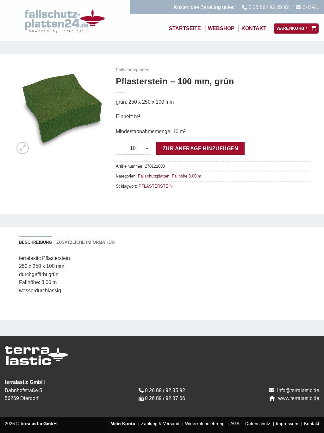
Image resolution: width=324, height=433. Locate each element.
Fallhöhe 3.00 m (186, 176)
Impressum (287, 423)
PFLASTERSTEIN (155, 186)
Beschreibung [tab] (35, 242)
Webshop (221, 28)
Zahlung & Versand (160, 423)
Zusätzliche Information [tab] (85, 242)
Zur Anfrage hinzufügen (200, 148)
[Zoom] (22, 148)
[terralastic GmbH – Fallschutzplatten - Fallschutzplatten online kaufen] (65, 20)
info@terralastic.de (298, 390)
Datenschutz (257, 423)
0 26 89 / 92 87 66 (165, 398)
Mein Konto (122, 423)
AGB (235, 423)
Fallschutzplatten (133, 70)
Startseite (185, 28)
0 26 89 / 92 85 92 (165, 390)
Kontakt (253, 28)
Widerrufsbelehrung (205, 423)
